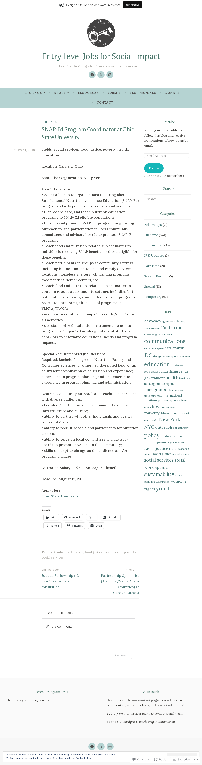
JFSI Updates (154, 255)
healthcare (184, 378)
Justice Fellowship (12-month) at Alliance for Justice (61, 579)
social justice (162, 454)
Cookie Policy (83, 758)
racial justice (156, 448)
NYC (149, 427)
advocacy (152, 321)
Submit (114, 93)
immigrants (155, 389)
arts (177, 321)
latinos (147, 407)
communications (165, 341)
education (75, 552)
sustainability (159, 474)
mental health (151, 420)
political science (172, 436)
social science (180, 454)
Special (149, 286)
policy (152, 435)
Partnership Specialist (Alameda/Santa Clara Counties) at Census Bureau (120, 582)
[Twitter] (101, 75)
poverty (130, 552)
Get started (132, 4)
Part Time (151, 266)
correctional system (154, 348)
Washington (162, 481)
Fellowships (153, 225)
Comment (121, 655)
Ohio (118, 552)
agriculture (167, 321)
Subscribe (168, 122)
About (60, 93)
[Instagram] (110, 75)
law (156, 407)
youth (163, 488)
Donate (172, 93)
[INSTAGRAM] (110, 747)
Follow (154, 168)
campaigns (152, 334)
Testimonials (143, 93)
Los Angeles (167, 407)
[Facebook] (92, 75)
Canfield (60, 552)
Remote (173, 449)
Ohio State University (60, 496)
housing (149, 384)
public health (177, 442)
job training (165, 400)
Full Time (51, 122)
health (109, 552)
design (157, 356)
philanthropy (180, 427)
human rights (165, 384)
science (148, 454)
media (187, 413)
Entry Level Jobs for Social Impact (101, 56)
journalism (180, 400)
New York (169, 419)
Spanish (162, 467)
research (183, 449)
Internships (153, 245)
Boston (155, 328)
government (154, 378)
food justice (94, 552)
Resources (88, 93)
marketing (152, 413)
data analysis (175, 348)
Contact (105, 102)
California (171, 327)
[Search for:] (167, 199)
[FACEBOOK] (92, 747)
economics (185, 356)
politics (150, 442)
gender (184, 371)
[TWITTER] (101, 747)
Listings (33, 93)
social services (53, 557)
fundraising (168, 371)
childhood (167, 334)
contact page (148, 700)
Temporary (152, 297)
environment (180, 365)
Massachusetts (172, 413)
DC (148, 355)
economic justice (170, 356)
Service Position (156, 276)
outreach (163, 427)
